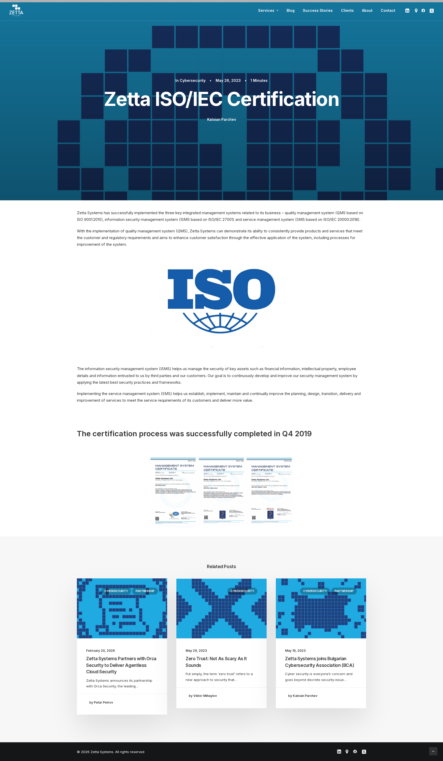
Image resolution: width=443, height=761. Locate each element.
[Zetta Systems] (16, 10)
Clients (347, 10)
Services (266, 10)
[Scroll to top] (433, 750)
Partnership (145, 591)
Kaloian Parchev (221, 119)
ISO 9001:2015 (89, 219)
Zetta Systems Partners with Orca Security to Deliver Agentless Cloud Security (121, 665)
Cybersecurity (193, 80)
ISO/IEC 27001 (220, 219)
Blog (291, 10)
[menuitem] (268, 10)
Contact (388, 10)
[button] (408, 10)
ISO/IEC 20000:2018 (340, 219)
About (367, 10)
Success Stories (318, 10)
